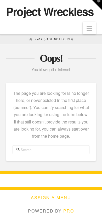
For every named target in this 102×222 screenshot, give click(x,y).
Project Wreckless (49, 11)
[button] (89, 28)
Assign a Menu (51, 197)
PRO (68, 211)
